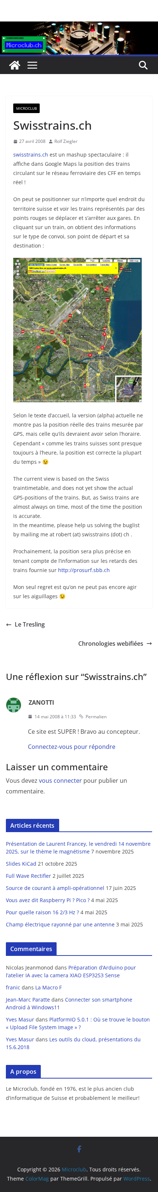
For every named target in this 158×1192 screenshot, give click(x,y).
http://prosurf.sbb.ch (84, 570)
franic (13, 987)
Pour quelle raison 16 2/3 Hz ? (42, 912)
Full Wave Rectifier (28, 875)
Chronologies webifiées (110, 643)
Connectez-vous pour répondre (71, 747)
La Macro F (48, 987)
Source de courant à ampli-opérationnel (55, 887)
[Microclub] (79, 26)
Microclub (26, 108)
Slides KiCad (21, 863)
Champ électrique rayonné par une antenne (60, 924)
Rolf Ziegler (66, 141)
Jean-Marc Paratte (28, 999)
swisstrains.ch (30, 154)
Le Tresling (30, 624)
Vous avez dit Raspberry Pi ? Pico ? (48, 900)
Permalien (96, 717)
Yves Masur (20, 1019)
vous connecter (60, 780)
